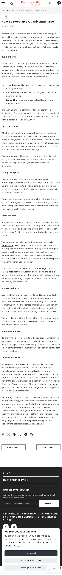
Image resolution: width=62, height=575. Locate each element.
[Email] (31, 434)
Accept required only (31, 560)
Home (5, 10)
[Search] (12, 4)
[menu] (3, 4)
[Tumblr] (20, 434)
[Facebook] (3, 434)
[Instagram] (14, 526)
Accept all (31, 553)
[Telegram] (25, 434)
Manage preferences (31, 567)
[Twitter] (8, 434)
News (13, 10)
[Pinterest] (14, 434)
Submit (49, 503)
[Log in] (50, 3)
